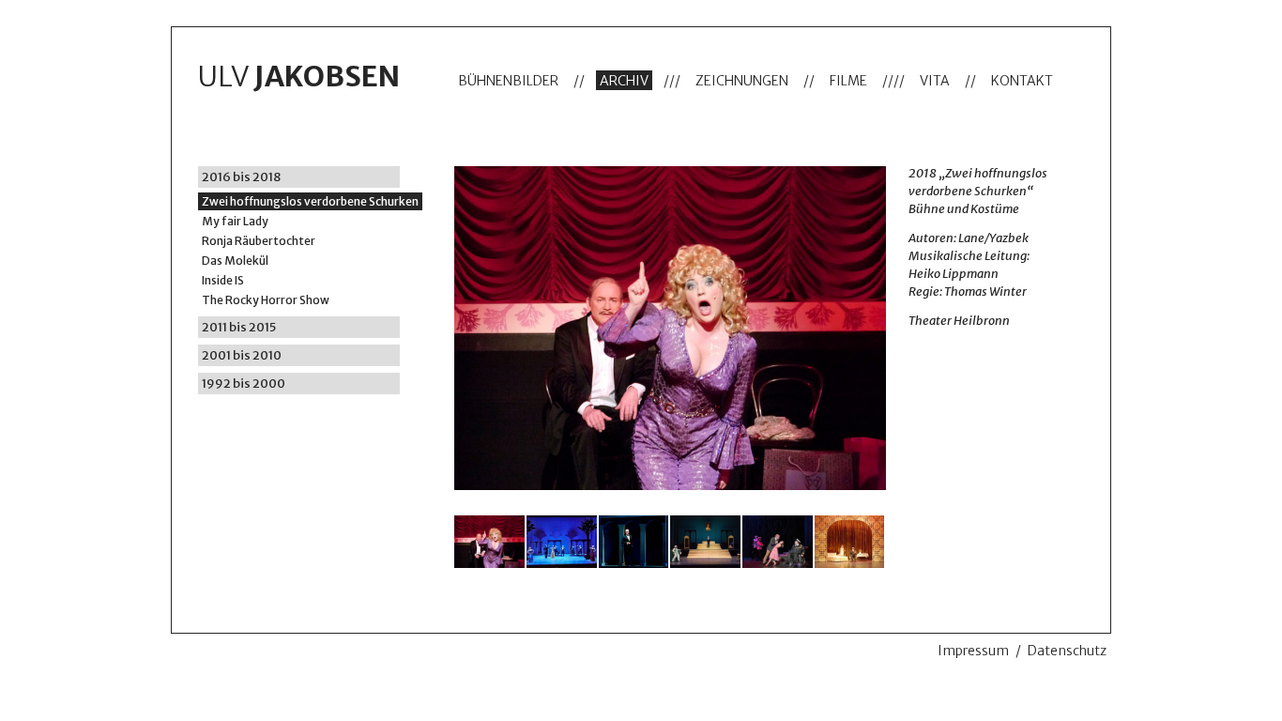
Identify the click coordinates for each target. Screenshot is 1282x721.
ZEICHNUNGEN (741, 80)
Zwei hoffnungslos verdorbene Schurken (310, 201)
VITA (935, 80)
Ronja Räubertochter (258, 241)
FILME (848, 80)
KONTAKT (1022, 80)
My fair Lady (235, 221)
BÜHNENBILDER (508, 80)
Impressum (973, 650)
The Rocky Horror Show (265, 300)
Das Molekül (235, 260)
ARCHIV (624, 80)
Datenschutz (1067, 650)
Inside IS (223, 280)
